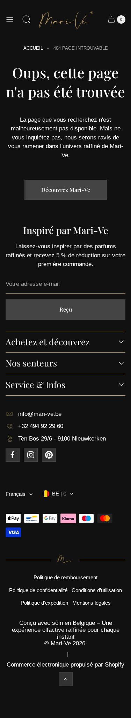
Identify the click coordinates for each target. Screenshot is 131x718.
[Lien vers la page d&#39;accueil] (65, 560)
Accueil (33, 48)
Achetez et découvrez (48, 342)
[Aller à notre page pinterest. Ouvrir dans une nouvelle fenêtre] (49, 455)
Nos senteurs (31, 363)
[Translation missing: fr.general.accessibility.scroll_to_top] (66, 679)
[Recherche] (26, 19)
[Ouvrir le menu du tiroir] (9, 19)
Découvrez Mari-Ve (65, 189)
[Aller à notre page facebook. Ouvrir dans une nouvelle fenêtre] (13, 455)
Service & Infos (35, 385)
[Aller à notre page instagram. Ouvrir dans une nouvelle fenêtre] (31, 455)
